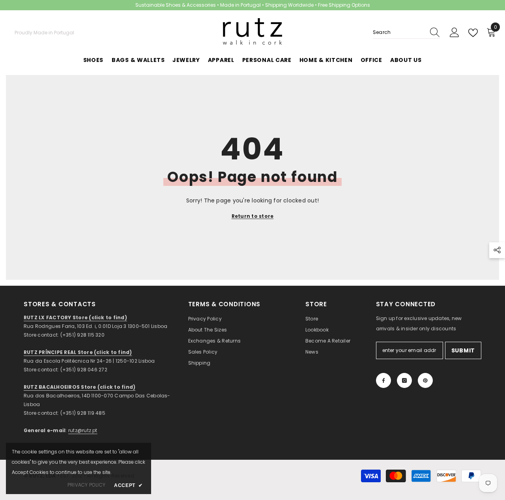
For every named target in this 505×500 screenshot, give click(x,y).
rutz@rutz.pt (82, 430)
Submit (463, 350)
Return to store (253, 216)
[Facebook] (383, 380)
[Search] (406, 32)
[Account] (454, 32)
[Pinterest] (425, 380)
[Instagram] (404, 380)
